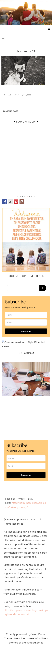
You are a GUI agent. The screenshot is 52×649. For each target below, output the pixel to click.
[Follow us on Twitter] (10, 201)
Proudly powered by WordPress (25, 634)
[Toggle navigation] (3, 39)
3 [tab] (22, 196)
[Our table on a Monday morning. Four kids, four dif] (26, 386)
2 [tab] (20, 196)
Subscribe (26, 331)
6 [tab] (29, 196)
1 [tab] (17, 196)
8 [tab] (34, 196)
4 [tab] (24, 196)
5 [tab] (27, 196)
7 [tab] (31, 196)
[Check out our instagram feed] (21, 201)
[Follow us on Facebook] (4, 201)
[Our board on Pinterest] (16, 201)
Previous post (9, 111)
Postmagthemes (33, 642)
